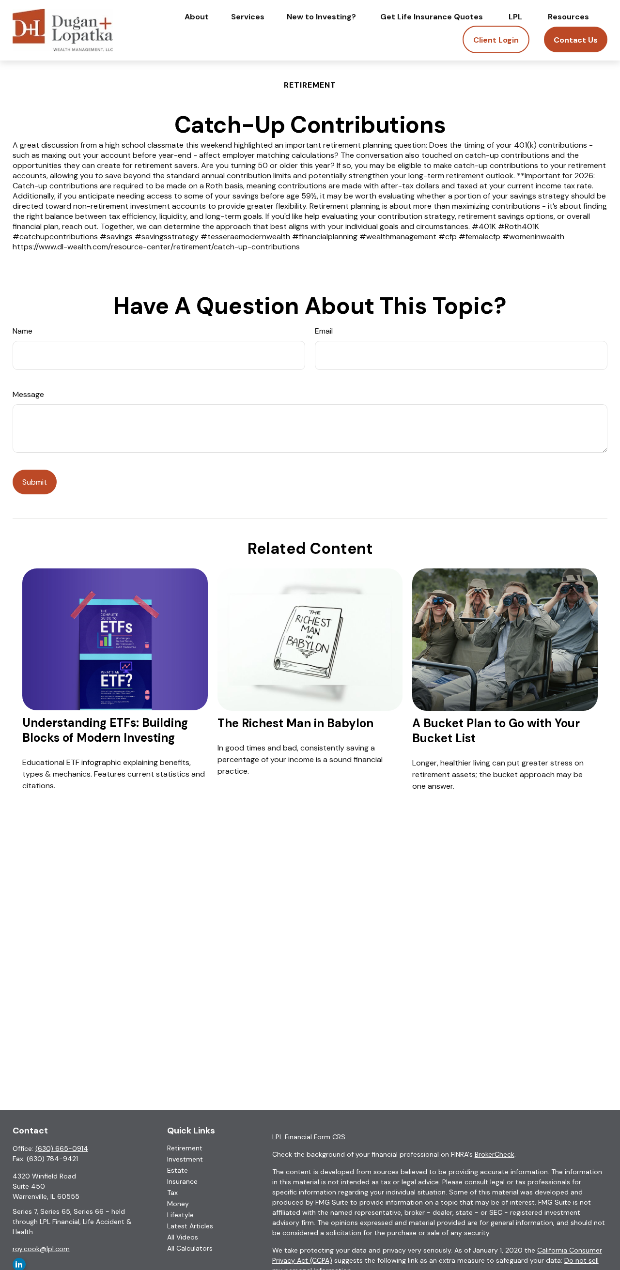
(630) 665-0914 (61, 1148)
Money (178, 1203)
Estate (177, 1170)
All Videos (182, 1237)
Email (324, 331)
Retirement (184, 1148)
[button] (197, 16)
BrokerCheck (494, 1154)
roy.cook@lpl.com (41, 1248)
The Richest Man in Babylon (295, 723)
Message (28, 394)
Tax (172, 1192)
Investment (185, 1159)
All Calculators (190, 1248)
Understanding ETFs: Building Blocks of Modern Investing (105, 730)
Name (22, 331)
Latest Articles (190, 1226)
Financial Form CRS (315, 1136)
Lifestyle (180, 1214)
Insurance (182, 1181)
